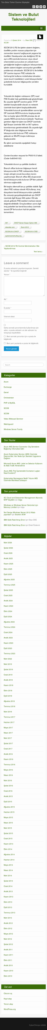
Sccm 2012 (25, 227)
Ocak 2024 (8, 632)
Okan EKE (29, 40)
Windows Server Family (13, 429)
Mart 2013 (8, 917)
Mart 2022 (8, 658)
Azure (6, 381)
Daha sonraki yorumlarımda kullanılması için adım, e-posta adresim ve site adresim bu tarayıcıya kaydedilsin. (21, 330)
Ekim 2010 (8, 976)
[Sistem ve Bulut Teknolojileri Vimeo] (40, 6)
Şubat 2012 (8, 944)
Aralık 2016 (8, 754)
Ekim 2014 (8, 849)
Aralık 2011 (8, 949)
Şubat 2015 (8, 833)
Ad (5, 299)
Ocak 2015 (8, 838)
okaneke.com (10, 227)
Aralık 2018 (8, 680)
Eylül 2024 (8, 616)
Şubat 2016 (8, 785)
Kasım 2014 (8, 844)
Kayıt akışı (8, 998)
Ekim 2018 (8, 690)
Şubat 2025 (8, 590)
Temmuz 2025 (9, 584)
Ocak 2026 (8, 553)
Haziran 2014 (9, 859)
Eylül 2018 (8, 696)
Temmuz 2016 (9, 764)
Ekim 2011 (8, 960)
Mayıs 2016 (8, 770)
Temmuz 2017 (9, 717)
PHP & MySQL (9, 403)
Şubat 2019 (8, 669)
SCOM (6, 413)
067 (6, 223)
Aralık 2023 (8, 637)
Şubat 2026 (8, 548)
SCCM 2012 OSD (31, 231)
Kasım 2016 (8, 759)
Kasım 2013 (8, 896)
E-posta (7, 308)
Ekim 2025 (8, 569)
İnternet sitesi (9, 316)
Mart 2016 (8, 780)
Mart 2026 (8, 542)
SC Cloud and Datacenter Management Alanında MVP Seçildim (23, 498)
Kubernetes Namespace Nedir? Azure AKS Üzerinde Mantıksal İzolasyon (21, 479)
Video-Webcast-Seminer (13, 418)
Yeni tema (38, 251)
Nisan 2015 (8, 822)
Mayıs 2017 (8, 727)
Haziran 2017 (9, 722)
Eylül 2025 (8, 574)
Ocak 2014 (8, 886)
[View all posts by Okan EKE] (34, 40)
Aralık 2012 (8, 923)
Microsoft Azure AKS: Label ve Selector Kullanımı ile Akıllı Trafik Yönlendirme (23, 464)
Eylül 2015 (8, 801)
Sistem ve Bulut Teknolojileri (23, 16)
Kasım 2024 (8, 606)
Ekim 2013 (8, 902)
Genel (6, 392)
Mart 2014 (8, 875)
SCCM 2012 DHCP (12, 231)
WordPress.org (10, 1009)
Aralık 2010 (8, 965)
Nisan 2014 (8, 870)
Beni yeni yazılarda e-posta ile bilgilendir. (23, 343)
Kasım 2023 (8, 643)
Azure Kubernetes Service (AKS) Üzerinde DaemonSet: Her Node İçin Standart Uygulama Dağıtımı (22, 456)
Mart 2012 (8, 939)
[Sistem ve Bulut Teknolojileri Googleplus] (33, 6)
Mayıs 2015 (8, 817)
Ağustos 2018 (9, 701)
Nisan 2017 (8, 732)
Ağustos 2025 (9, 579)
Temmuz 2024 (9, 627)
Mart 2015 (8, 828)
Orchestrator (9, 397)
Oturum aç (8, 993)
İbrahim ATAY (20, 514)
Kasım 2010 (8, 970)
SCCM (6, 43)
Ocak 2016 (8, 791)
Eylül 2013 (8, 907)
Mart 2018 (8, 711)
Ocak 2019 (8, 674)
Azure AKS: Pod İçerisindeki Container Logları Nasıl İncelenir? (22, 472)
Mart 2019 (8, 664)
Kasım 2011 (8, 955)
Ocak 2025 (8, 595)
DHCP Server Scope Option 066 (25, 223)
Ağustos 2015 (9, 807)
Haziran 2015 (9, 812)
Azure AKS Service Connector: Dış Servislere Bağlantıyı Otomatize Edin (21, 447)
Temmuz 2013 (9, 912)
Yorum (7, 274)
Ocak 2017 (8, 748)
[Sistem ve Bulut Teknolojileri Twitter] (44, 6)
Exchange (8, 387)
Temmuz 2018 (9, 706)
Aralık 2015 (8, 796)
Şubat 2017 (8, 743)
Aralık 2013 (8, 891)
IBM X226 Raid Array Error (14, 520)
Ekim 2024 (8, 611)
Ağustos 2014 (9, 854)
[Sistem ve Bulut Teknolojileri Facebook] (37, 6)
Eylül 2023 (8, 648)
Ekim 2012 (8, 928)
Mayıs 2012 (8, 933)
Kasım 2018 (8, 685)
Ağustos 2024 (9, 622)
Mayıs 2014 (8, 865)
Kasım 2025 (8, 563)
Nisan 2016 (8, 775)
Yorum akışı (8, 1004)
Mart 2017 (8, 738)
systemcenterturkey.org (13, 236)
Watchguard (8, 424)
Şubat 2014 (8, 881)
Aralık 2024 (8, 600)
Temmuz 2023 (9, 653)
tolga (20, 500)
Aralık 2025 (8, 558)
